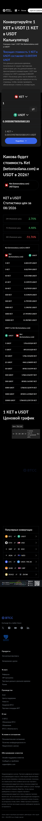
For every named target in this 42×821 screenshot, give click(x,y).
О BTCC (5, 719)
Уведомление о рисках (10, 746)
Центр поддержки (9, 698)
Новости (5, 702)
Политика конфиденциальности (14, 742)
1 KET (7, 263)
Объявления (6, 725)
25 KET (8, 282)
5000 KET (9, 314)
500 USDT (9, 381)
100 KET (8, 295)
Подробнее (20, 141)
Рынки (4, 684)
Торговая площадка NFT (11, 708)
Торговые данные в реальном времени (16, 681)
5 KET (7, 269)
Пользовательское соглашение (13, 739)
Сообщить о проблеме (10, 761)
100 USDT (9, 375)
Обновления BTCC (9, 722)
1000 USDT (9, 388)
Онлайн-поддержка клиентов (13, 758)
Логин (23, 10)
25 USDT (8, 362)
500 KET (8, 301)
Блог (4, 695)
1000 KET (9, 307)
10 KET (8, 276)
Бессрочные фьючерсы (10, 656)
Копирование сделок (9, 661)
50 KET (8, 288)
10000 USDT (10, 400)
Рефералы (6, 674)
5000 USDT (9, 394)
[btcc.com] (7, 10)
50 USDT (8, 368)
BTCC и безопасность (10, 729)
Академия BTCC (8, 705)
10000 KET (9, 320)
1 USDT (8, 343)
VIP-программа (7, 678)
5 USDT (8, 349)
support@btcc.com (8, 764)
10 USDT (8, 356)
